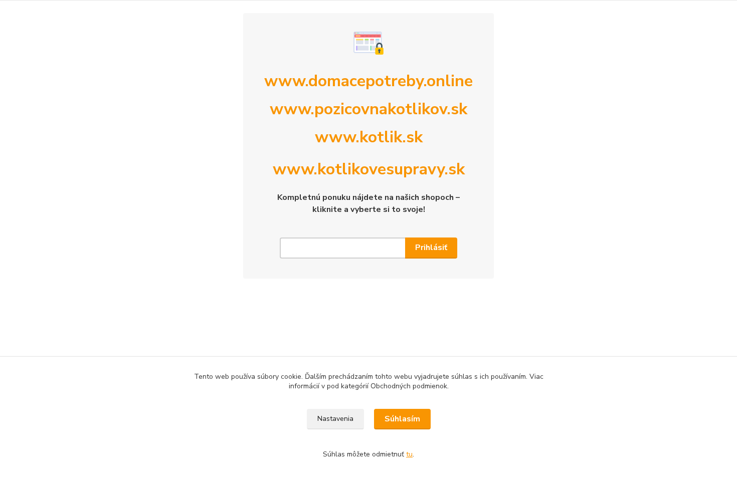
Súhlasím (402, 418)
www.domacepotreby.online (368, 81)
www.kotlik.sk (369, 137)
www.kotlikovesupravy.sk (369, 169)
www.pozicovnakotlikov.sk (368, 109)
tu (409, 454)
